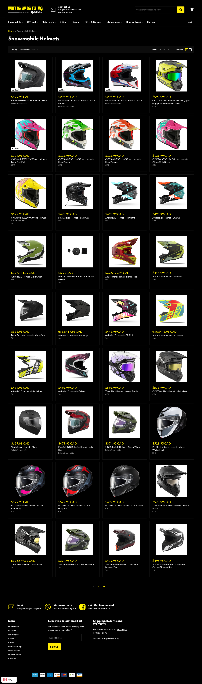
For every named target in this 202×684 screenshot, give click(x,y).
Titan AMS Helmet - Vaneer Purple (121, 391)
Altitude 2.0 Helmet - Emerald (166, 217)
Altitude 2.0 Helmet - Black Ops (73, 335)
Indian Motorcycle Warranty (106, 638)
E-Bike (63, 22)
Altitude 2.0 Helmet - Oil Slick (119, 335)
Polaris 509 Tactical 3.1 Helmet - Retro (123, 100)
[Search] (180, 9)
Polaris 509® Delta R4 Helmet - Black (29, 100)
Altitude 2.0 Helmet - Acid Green (26, 276)
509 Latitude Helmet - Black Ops (73, 217)
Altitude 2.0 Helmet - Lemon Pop (167, 276)
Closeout (151, 22)
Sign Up (54, 646)
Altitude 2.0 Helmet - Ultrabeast (167, 335)
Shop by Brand (133, 22)
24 (160, 50)
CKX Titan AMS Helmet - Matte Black (170, 391)
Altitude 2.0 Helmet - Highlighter (26, 391)
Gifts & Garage (93, 22)
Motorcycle (48, 22)
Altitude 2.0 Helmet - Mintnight (120, 217)
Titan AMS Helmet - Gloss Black (26, 564)
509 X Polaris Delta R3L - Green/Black (76, 564)
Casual (76, 22)
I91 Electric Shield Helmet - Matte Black (124, 505)
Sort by (13, 50)
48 (169, 50)
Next (105, 586)
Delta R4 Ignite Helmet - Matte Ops (28, 335)
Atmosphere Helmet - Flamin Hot (121, 276)
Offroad (31, 22)
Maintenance (113, 22)
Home (11, 31)
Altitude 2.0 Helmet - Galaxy (71, 391)
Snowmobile (14, 22)
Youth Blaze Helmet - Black (24, 447)
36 (165, 50)
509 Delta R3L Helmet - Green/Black (122, 447)
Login (190, 22)
